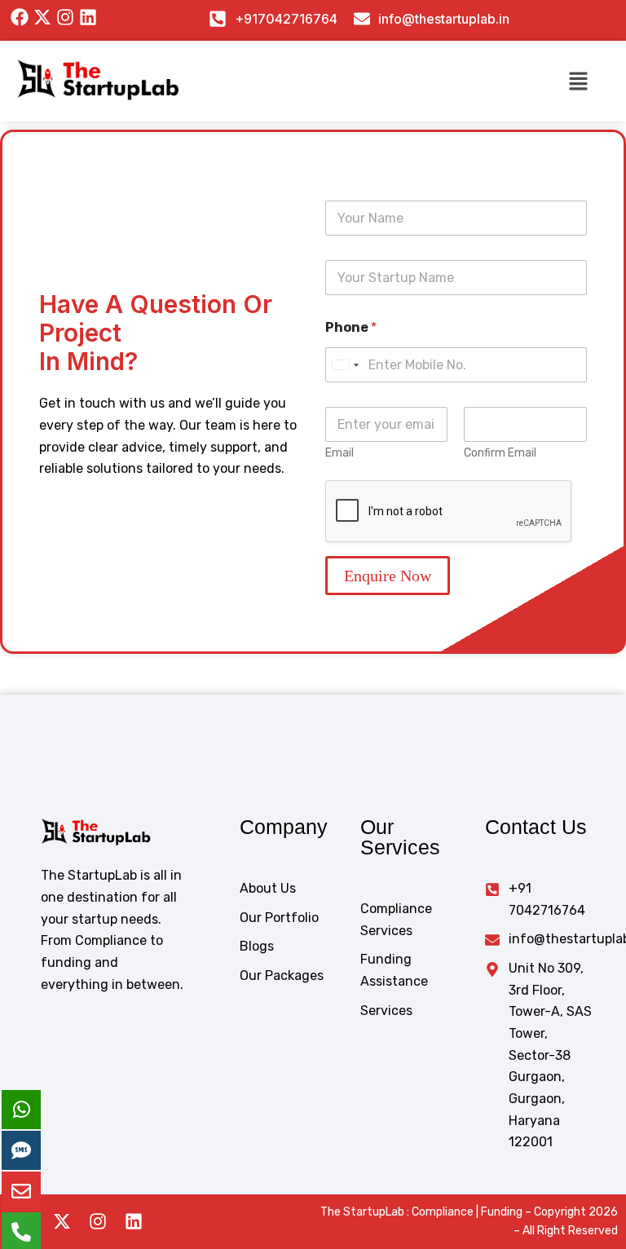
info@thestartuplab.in (443, 19)
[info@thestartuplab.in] (362, 19)
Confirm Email (500, 453)
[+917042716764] (218, 19)
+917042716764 (286, 19)
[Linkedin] (134, 1221)
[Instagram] (98, 1221)
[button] (578, 80)
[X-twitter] (62, 1221)
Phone (351, 327)
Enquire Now (387, 576)
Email (339, 453)
